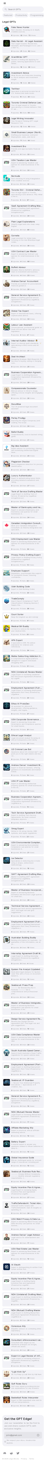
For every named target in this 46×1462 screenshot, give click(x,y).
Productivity (21, 15)
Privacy (24, 1459)
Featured (8, 15)
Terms (31, 1459)
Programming (36, 15)
